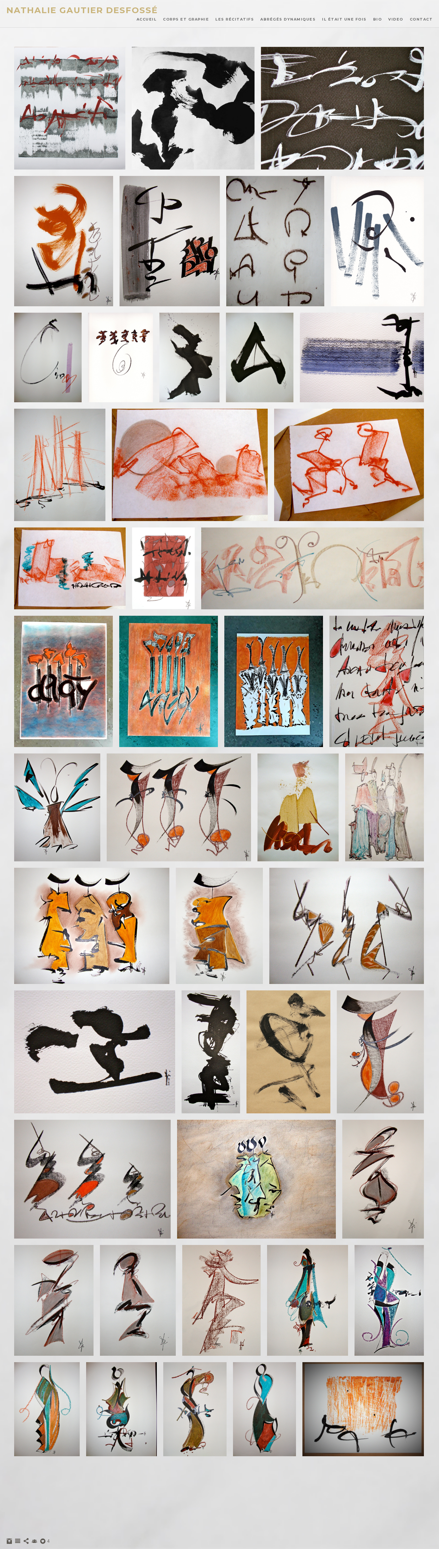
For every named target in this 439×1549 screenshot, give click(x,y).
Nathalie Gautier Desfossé (82, 10)
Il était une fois (344, 19)
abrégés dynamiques (288, 19)
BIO (377, 19)
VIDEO (395, 19)
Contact (421, 19)
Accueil (147, 19)
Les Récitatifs (234, 19)
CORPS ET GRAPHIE (186, 19)
